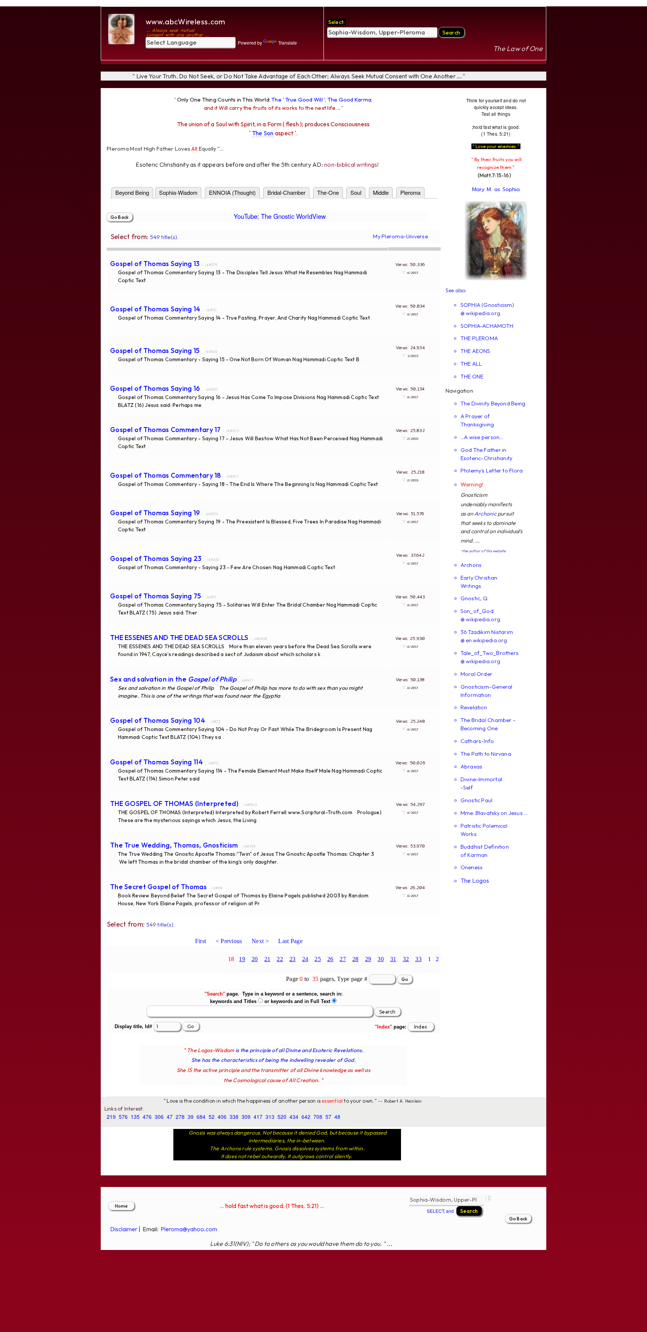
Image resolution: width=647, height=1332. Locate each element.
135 (135, 1116)
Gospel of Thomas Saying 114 (156, 762)
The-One (328, 192)
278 (180, 1116)
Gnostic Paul (477, 800)
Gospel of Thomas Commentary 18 (165, 475)
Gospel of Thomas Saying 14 (155, 309)
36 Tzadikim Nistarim (487, 631)
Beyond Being (132, 192)
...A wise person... (482, 437)
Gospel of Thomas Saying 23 (156, 558)
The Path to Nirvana (486, 753)
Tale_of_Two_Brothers (490, 652)
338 (234, 1116)
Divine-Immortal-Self (481, 783)
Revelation (474, 707)
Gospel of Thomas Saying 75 (155, 596)
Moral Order (476, 673)
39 (191, 1116)
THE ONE (472, 376)
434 (293, 1116)
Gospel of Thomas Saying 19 (155, 512)
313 (269, 1116)
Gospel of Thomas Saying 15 (155, 350)
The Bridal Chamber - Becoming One (488, 724)
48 (337, 1116)
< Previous (229, 941)
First (200, 941)
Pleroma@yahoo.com (189, 1229)
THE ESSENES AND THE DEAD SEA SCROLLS (179, 637)
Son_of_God (477, 610)
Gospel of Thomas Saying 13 (155, 263)
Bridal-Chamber (286, 192)
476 (147, 1116)
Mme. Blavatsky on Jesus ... (494, 812)
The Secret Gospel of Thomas (158, 886)
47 (170, 1116)
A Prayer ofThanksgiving (477, 420)
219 (111, 1116)
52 (212, 1116)
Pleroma (410, 192)
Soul (355, 192)
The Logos (475, 880)
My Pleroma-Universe (400, 236)
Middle (381, 192)
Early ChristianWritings (479, 581)
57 (328, 1116)
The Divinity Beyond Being (493, 403)
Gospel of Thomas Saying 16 (155, 388)
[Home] (122, 29)
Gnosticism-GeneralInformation (487, 690)
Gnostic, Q (474, 598)
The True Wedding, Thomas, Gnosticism (174, 845)
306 (159, 1116)
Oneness (472, 867)
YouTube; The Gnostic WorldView (280, 216)
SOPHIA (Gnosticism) (487, 304)
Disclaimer (123, 1229)
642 (305, 1116)
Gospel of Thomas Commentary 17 (165, 429)
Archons (471, 564)
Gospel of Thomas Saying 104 (157, 720)
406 (222, 1116)
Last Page (290, 941)
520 (281, 1116)
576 (123, 1116)
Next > (260, 941)
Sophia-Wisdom (178, 192)
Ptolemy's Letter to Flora (492, 470)
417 (257, 1116)
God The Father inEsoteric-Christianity (487, 454)
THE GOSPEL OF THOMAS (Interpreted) (174, 803)
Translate (287, 42)
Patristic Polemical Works (484, 829)
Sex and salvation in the (173, 679)
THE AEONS (475, 350)
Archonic (485, 513)
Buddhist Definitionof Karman (485, 850)
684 (201, 1116)
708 (317, 1116)
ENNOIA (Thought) (232, 192)
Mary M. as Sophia (496, 189)
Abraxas (472, 766)
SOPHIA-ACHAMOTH (487, 325)
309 (246, 1116)
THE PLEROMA (479, 338)
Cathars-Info (477, 740)
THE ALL (471, 363)
